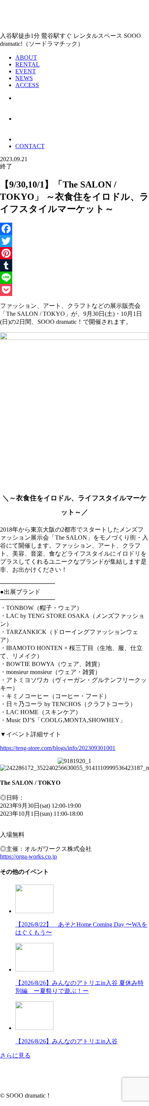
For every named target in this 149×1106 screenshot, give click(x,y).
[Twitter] (74, 241)
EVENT (25, 71)
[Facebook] (74, 229)
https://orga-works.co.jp (28, 856)
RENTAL (27, 64)
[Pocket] (74, 290)
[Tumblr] (74, 265)
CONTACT (30, 146)
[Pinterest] (74, 253)
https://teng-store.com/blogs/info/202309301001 (57, 748)
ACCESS (27, 85)
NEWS (24, 78)
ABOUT (26, 57)
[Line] (74, 278)
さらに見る (15, 1055)
